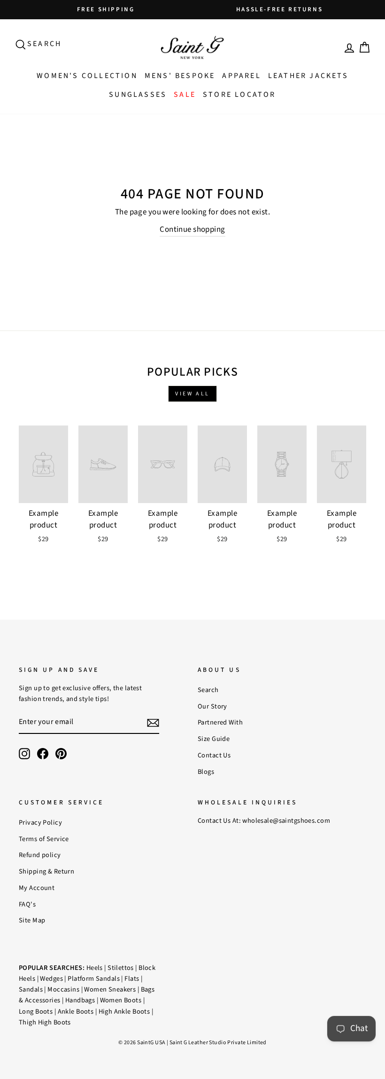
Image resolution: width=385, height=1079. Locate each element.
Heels (94, 968)
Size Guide (214, 739)
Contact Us (214, 755)
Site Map (32, 920)
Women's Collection (87, 76)
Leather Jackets (308, 76)
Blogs (206, 772)
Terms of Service (44, 839)
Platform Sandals (94, 979)
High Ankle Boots (124, 1011)
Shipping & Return (46, 871)
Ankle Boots (76, 1011)
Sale (185, 94)
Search (208, 690)
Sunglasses (138, 94)
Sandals (31, 989)
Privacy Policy (40, 822)
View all (192, 394)
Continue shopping (192, 229)
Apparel (241, 76)
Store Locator (239, 94)
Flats (131, 979)
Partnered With (220, 722)
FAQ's (27, 904)
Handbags (80, 1000)
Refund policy (40, 855)
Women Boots (121, 1000)
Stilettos (121, 968)
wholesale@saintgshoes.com (286, 821)
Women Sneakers (110, 989)
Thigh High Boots (45, 1022)
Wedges (51, 979)
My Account (36, 888)
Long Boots (36, 1011)
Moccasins (63, 989)
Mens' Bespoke (180, 76)
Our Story (212, 706)
